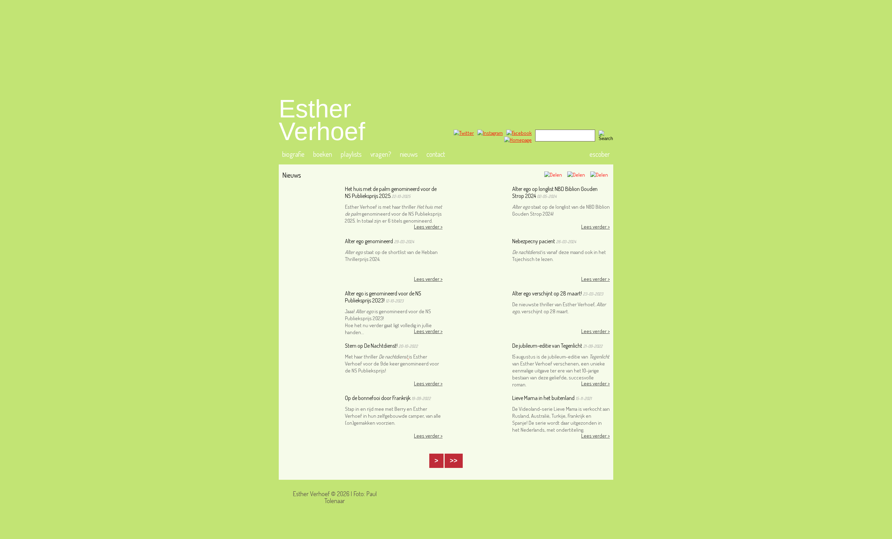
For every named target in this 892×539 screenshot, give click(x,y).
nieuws (409, 154)
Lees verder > (428, 226)
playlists (351, 154)
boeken (322, 154)
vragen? (380, 154)
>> (453, 460)
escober (600, 154)
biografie (293, 154)
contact (435, 154)
